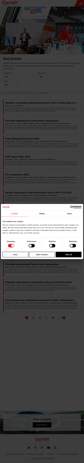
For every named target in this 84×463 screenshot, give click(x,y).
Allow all (68, 254)
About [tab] (69, 214)
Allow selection (42, 254)
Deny (15, 254)
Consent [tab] (14, 214)
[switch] (32, 245)
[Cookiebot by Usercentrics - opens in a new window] (71, 207)
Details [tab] (42, 214)
